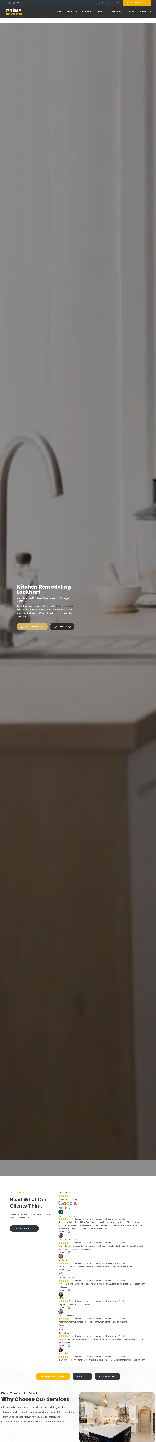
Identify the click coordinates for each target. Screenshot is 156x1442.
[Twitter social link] (11, 3)
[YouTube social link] (19, 3)
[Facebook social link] (7, 3)
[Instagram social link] (15, 3)
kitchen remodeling (65, 606)
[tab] (53, 1376)
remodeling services (55, 1407)
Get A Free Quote (135, 3)
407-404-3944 (113, 3)
